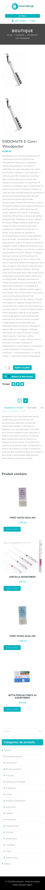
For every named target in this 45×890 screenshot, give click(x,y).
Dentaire (7, 750)
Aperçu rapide (13, 513)
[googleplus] (22, 384)
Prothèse (9, 832)
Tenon (8, 851)
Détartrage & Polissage (15, 782)
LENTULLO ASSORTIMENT (22, 577)
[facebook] (13, 384)
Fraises (9, 794)
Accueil (9, 35)
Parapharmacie (12, 826)
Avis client (31, 408)
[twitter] (18, 384)
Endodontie (20, 35)
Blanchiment (11, 763)
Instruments (11, 807)
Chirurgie (10, 775)
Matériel (9, 813)
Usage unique (12, 857)
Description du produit (13, 408)
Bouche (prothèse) (13, 769)
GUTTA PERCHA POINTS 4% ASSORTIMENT (22, 696)
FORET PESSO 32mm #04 (23, 636)
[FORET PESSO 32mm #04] (23, 615)
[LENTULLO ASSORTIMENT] (23, 556)
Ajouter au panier (22, 367)
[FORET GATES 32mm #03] (23, 496)
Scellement (10, 845)
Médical (7, 864)
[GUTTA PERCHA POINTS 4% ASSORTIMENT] (23, 674)
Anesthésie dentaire (14, 756)
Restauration (11, 838)
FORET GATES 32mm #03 (22, 517)
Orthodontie (11, 820)
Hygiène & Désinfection (15, 801)
